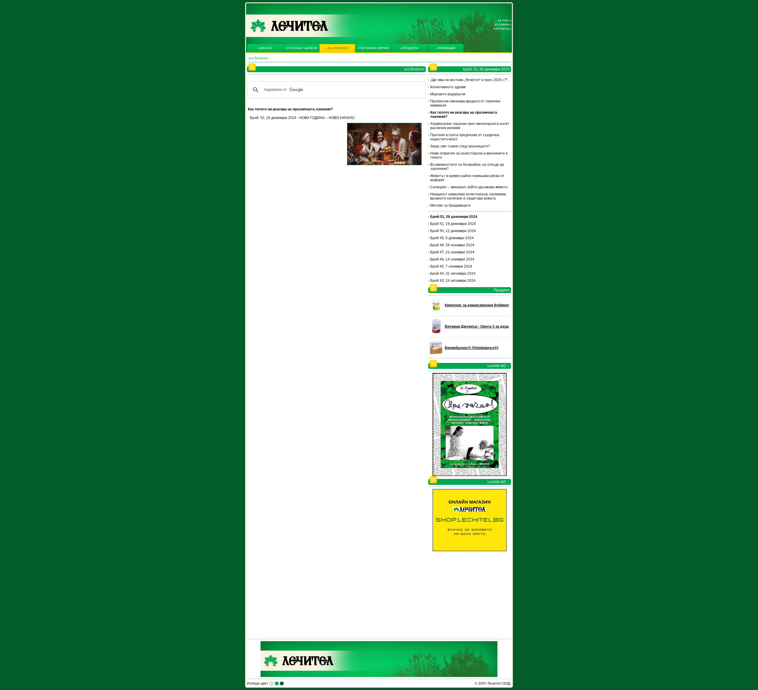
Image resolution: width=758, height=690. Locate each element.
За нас (503, 20)
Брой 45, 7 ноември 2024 (451, 266)
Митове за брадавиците (450, 205)
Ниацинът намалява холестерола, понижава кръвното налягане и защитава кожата (468, 196)
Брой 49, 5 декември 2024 (452, 238)
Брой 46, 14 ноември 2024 (452, 259)
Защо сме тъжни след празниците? (460, 146)
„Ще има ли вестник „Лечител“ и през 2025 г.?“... (470, 80)
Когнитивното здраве (448, 87)
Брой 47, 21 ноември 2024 (452, 252)
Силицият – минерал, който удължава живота (469, 187)
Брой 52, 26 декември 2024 (453, 217)
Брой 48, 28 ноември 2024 (452, 245)
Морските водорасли (447, 94)
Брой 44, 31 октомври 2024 (453, 273)
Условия (501, 24)
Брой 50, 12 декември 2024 (453, 231)
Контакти (501, 28)
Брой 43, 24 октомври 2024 (453, 281)
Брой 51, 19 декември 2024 (453, 224)
